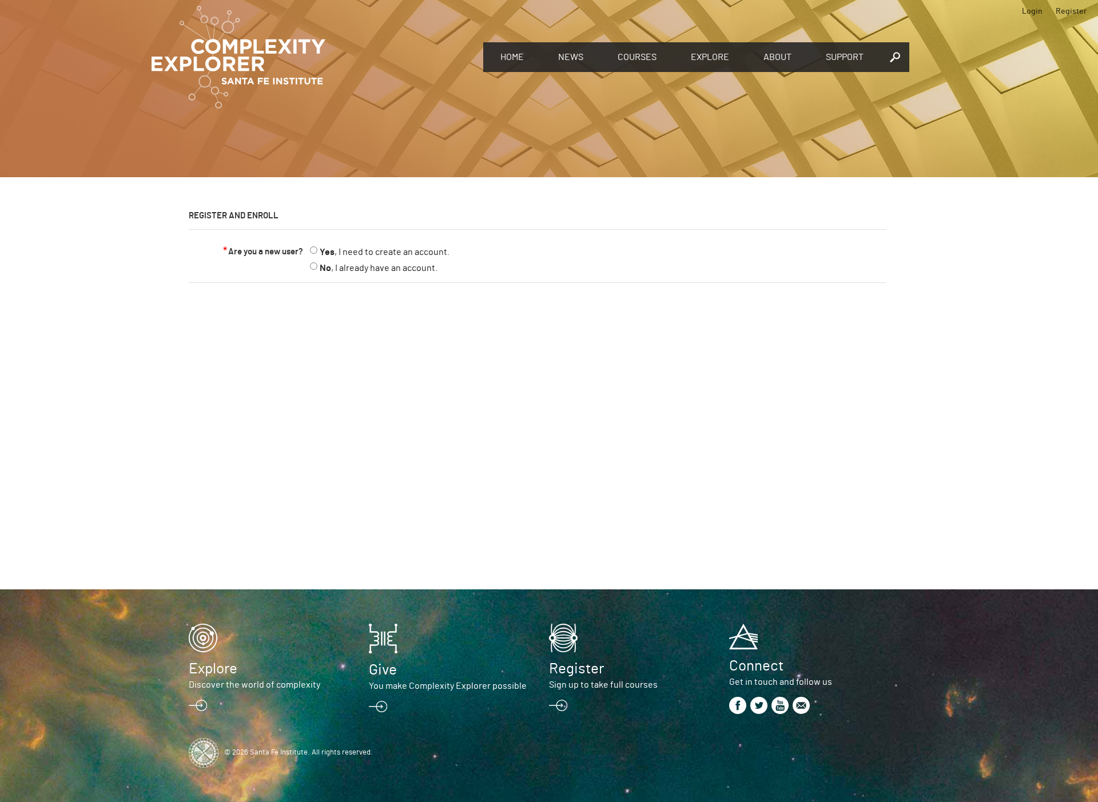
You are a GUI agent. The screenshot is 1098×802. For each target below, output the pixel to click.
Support (845, 57)
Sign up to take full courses (603, 684)
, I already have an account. (378, 268)
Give (383, 670)
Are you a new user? (265, 252)
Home (512, 57)
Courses (637, 57)
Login (1032, 11)
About (777, 57)
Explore (710, 57)
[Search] (895, 57)
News (570, 57)
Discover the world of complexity (254, 684)
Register (1071, 11)
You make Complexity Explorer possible (448, 686)
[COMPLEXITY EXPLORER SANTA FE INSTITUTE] (312, 57)
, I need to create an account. (384, 252)
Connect (756, 666)
